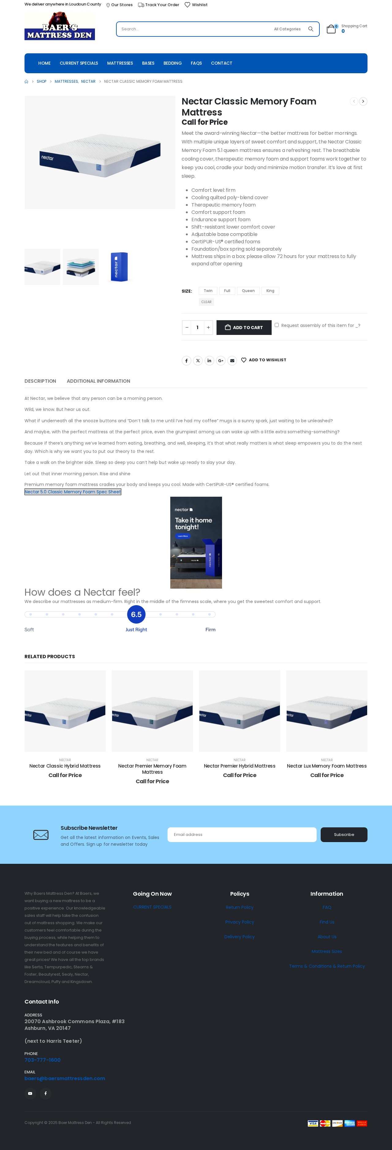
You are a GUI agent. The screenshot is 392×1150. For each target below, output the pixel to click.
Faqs (196, 63)
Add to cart (248, 328)
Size (186, 291)
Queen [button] (248, 290)
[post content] (65, 711)
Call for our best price (70, 745)
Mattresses (120, 63)
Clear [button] (206, 301)
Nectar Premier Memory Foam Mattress (152, 769)
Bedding (173, 63)
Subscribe (344, 834)
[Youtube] (30, 1093)
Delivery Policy (239, 937)
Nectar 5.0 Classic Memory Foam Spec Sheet (73, 492)
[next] (363, 101)
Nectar (65, 760)
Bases (148, 63)
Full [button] (227, 290)
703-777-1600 (42, 1060)
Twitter (198, 361)
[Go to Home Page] (26, 81)
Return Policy (240, 907)
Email (232, 361)
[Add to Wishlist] (96, 680)
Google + (221, 361)
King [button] (270, 290)
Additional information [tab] (98, 381)
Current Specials (79, 63)
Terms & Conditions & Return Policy (327, 966)
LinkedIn (209, 361)
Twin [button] (208, 290)
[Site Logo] (59, 27)
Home (44, 63)
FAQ (327, 907)
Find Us (327, 922)
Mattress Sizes (327, 951)
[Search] (311, 29)
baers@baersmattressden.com (64, 1078)
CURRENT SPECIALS (152, 907)
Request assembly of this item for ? (320, 325)
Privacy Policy (239, 922)
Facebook (186, 361)
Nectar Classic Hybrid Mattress (65, 766)
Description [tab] (40, 381)
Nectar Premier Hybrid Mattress (240, 766)
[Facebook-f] (45, 1093)
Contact (221, 63)
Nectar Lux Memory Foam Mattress (327, 766)
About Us (327, 937)
